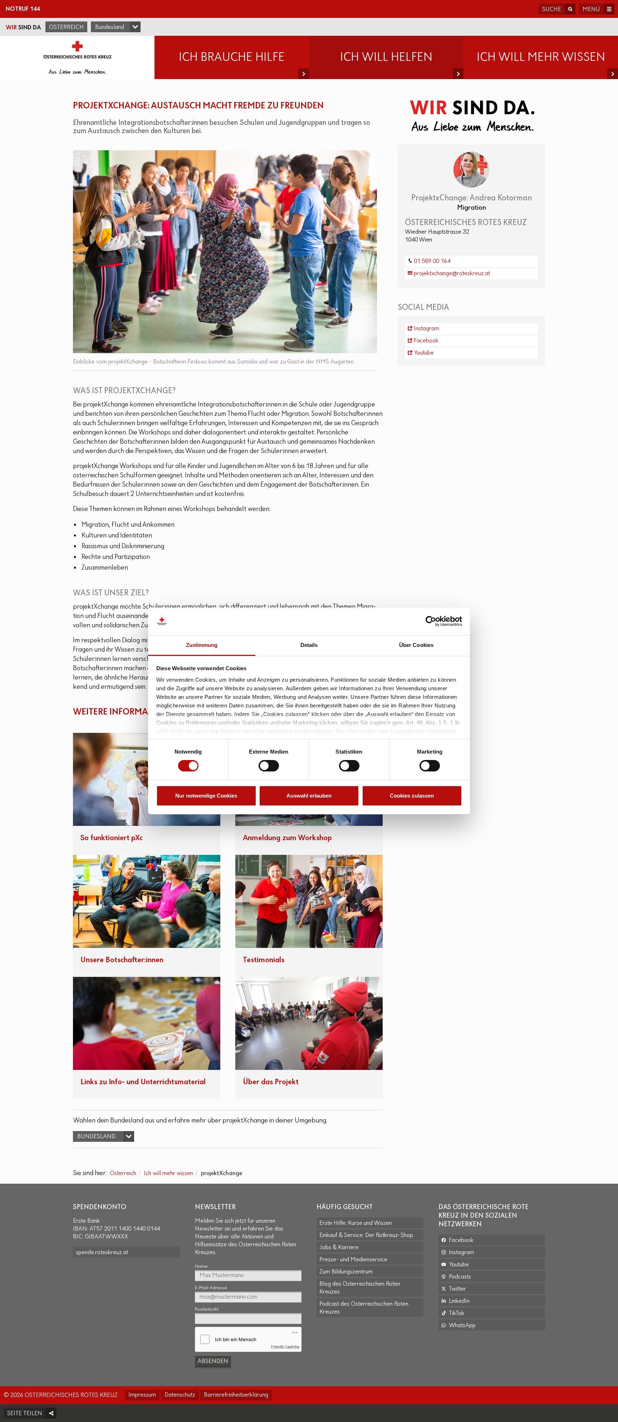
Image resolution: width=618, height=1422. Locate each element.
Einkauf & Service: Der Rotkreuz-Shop (366, 1235)
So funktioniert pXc (111, 838)
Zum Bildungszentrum (346, 1272)
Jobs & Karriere (339, 1248)
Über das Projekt (271, 1082)
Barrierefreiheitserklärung (236, 1395)
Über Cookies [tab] (416, 645)
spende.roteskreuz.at (102, 1253)
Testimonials (263, 960)
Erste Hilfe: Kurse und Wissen (355, 1223)
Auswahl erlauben (309, 796)
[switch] (269, 765)
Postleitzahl (207, 1309)
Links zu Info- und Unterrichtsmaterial (143, 1082)
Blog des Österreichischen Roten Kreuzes (359, 1288)
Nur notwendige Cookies (206, 796)
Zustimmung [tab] (202, 645)
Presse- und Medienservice (353, 1260)
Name (201, 1266)
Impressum (142, 1395)
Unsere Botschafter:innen (121, 960)
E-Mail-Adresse (211, 1288)
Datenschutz (180, 1395)
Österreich (66, 27)
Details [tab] (309, 645)
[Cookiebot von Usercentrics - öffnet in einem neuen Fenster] (430, 621)
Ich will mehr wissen (168, 1173)
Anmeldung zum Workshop (287, 838)
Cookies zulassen (412, 796)
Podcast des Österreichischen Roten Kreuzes (363, 1308)
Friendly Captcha (285, 1346)
